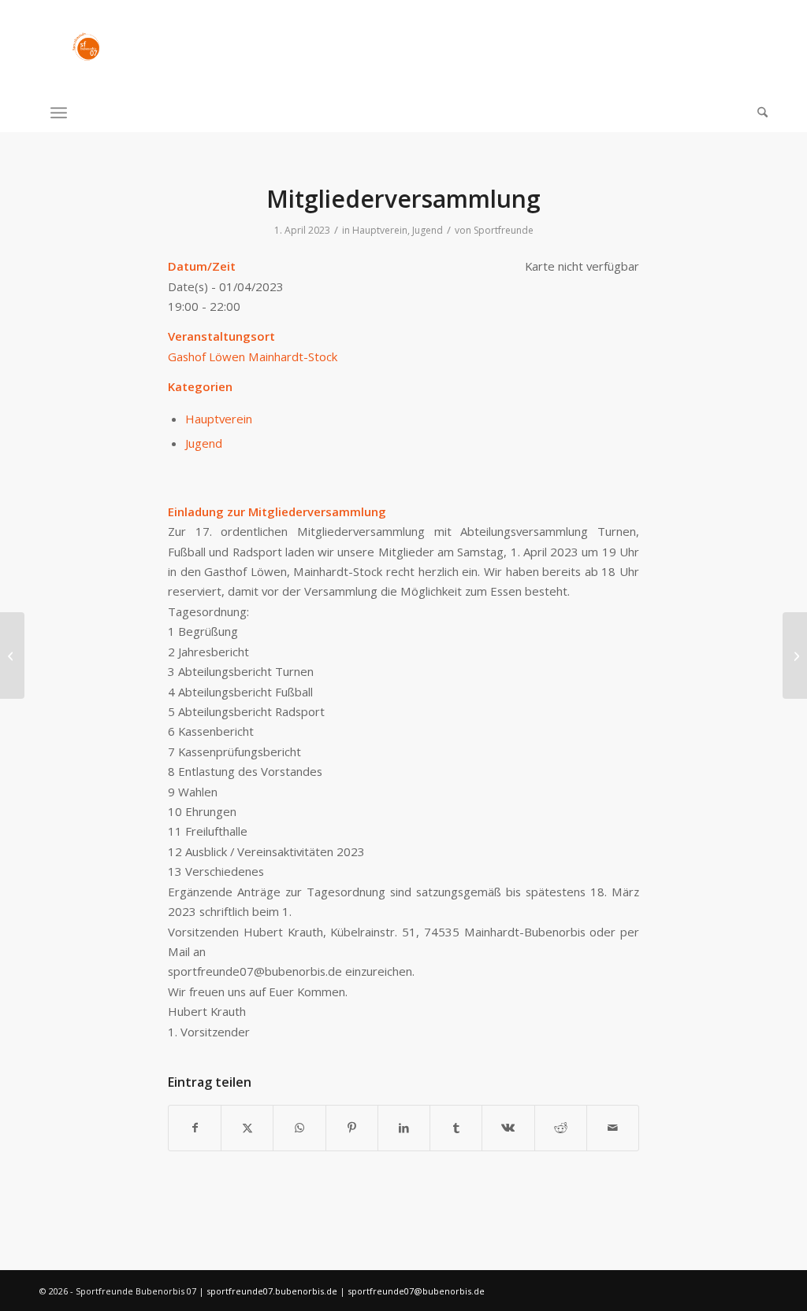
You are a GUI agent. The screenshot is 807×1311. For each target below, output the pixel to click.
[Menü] (58, 112)
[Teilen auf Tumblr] (456, 1128)
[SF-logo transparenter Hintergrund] (85, 46)
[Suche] (757, 112)
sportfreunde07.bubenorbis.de (273, 1291)
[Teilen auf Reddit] (560, 1128)
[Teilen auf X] (247, 1128)
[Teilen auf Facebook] (195, 1128)
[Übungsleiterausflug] (12, 655)
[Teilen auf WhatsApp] (299, 1128)
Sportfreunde (504, 230)
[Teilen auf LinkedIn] (404, 1128)
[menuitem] (757, 112)
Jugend (427, 230)
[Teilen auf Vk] (508, 1128)
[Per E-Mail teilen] (612, 1128)
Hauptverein (379, 230)
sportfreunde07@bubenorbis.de (416, 1291)
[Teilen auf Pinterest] (351, 1128)
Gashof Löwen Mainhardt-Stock (252, 356)
